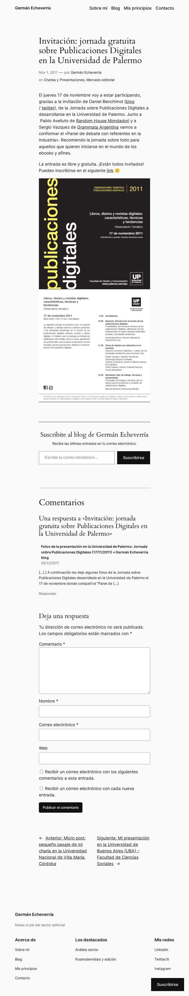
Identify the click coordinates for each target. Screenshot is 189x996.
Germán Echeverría (33, 7)
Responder (47, 593)
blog (130, 101)
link (110, 170)
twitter (48, 107)
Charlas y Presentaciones (64, 80)
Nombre (48, 701)
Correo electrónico (59, 724)
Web (43, 748)
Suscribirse (133, 457)
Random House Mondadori (102, 120)
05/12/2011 (50, 563)
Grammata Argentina (98, 127)
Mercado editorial (100, 80)
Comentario (52, 644)
